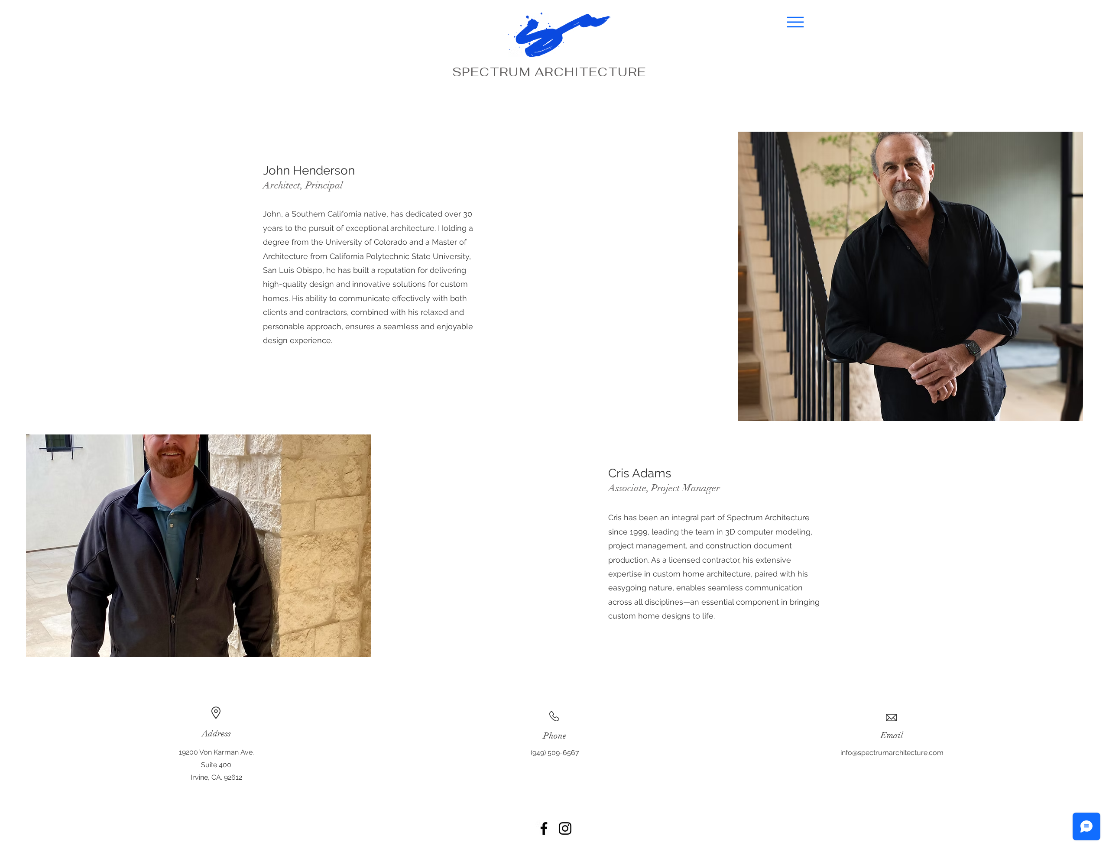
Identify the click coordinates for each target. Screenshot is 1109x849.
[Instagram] (565, 828)
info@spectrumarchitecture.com (892, 753)
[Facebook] (543, 828)
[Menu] (795, 22)
